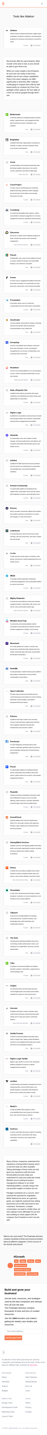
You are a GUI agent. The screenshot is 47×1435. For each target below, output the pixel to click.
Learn (27, 1391)
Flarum (13, 255)
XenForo (14, 1129)
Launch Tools (7, 1416)
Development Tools (9, 1407)
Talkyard (14, 913)
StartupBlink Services (19, 842)
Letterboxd (15, 531)
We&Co (13, 1106)
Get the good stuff (13, 1338)
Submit (5, 1386)
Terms (27, 1403)
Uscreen (13, 1008)
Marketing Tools (8, 1412)
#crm (38, 1261)
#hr (16, 1261)
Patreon (13, 716)
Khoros (13, 508)
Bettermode (15, 114)
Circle (12, 162)
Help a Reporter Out (18, 390)
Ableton (13, 30)
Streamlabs (15, 890)
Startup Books (31, 1382)
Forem (13, 278)
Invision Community (18, 486)
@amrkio (33, 1365)
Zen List (28, 1386)
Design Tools (7, 1403)
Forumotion (15, 300)
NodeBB (14, 669)
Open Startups (31, 1377)
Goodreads (15, 320)
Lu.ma (13, 553)
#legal (23, 1261)
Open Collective (17, 691)
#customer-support (22, 1270)
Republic (14, 792)
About (4, 1377)
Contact (28, 1412)
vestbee (13, 1081)
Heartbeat (14, 368)
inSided (13, 460)
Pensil (13, 767)
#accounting (32, 1274)
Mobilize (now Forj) (18, 621)
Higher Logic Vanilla (18, 1059)
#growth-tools (20, 1265)
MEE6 (12, 576)
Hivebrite (14, 435)
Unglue (13, 986)
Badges (5, 1391)
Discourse (14, 232)
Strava (13, 868)
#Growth (19, 1256)
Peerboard (14, 742)
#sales (30, 1261)
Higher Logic (15, 413)
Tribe (12, 963)
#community (20, 1274)
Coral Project (15, 185)
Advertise (5, 1382)
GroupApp (14, 342)
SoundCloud (15, 817)
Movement (14, 643)
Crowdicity (14, 210)
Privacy (28, 1407)
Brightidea (14, 140)
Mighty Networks (17, 598)
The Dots (14, 938)
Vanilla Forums (16, 1033)
